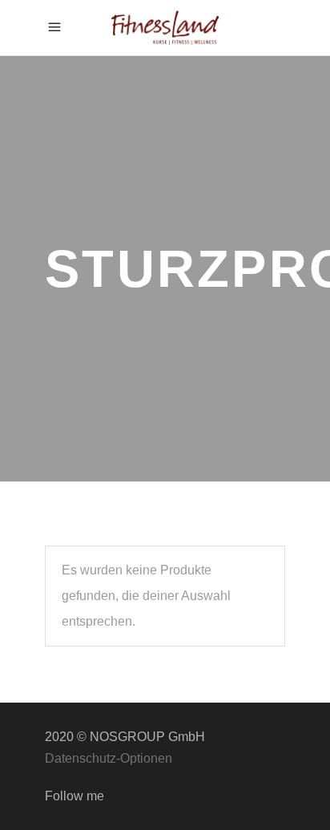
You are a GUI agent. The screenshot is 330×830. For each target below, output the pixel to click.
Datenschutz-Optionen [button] (108, 758)
